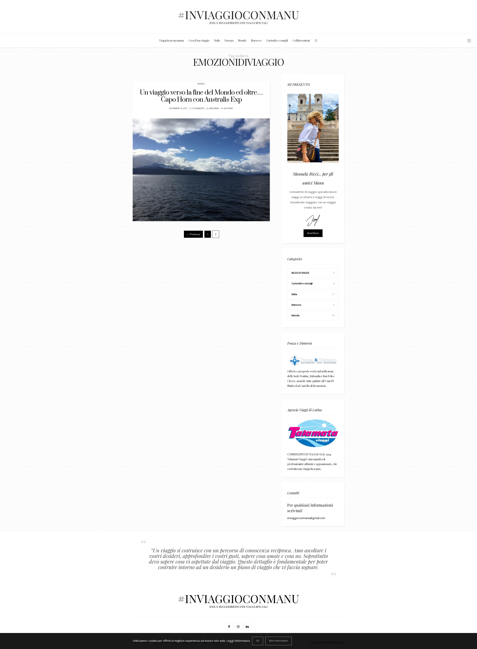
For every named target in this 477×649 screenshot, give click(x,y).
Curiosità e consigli (277, 40)
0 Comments (198, 108)
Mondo (242, 40)
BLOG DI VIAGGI (300, 272)
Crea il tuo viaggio (199, 40)
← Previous (193, 234)
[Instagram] (238, 626)
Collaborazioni (301, 40)
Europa (229, 40)
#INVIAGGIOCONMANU (238, 14)
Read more (313, 233)
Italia (217, 40)
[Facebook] (229, 626)
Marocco (256, 40)
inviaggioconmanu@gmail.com (306, 518)
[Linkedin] (247, 626)
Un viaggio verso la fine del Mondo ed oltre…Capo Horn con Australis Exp (201, 96)
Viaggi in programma (171, 40)
